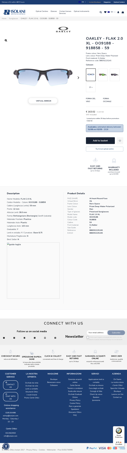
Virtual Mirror (72, 201)
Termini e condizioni (75, 388)
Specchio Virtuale (117, 388)
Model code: (72, 217)
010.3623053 (10, 433)
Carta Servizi (75, 385)
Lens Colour (72, 206)
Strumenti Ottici (32, 392)
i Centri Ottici (117, 385)
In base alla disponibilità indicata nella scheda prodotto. (32, 364)
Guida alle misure (75, 391)
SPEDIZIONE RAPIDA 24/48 (31, 358)
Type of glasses (73, 211)
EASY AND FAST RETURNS (95, 167)
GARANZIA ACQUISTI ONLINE (95, 357)
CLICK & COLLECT (53, 356)
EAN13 (70, 233)
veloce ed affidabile (10, 359)
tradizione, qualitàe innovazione (116, 360)
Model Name (72, 214)
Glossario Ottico (75, 412)
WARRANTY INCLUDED (114, 168)
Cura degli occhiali (96, 388)
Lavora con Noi (117, 394)
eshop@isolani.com (10, 416)
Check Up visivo (96, 394)
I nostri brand (32, 395)
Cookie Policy (75, 403)
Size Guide (71, 227)
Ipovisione (96, 400)
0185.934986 (10, 413)
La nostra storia (117, 382)
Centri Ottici (11, 428)
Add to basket (100, 140)
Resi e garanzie (75, 406)
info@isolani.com (10, 436)
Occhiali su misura (96, 385)
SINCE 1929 (116, 356)
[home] (14, 12)
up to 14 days (95, 171)
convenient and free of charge (53, 359)
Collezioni (54, 385)
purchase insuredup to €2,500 (114, 173)
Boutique (53, 379)
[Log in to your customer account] (118, 12)
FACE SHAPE (72, 198)
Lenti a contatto (31, 389)
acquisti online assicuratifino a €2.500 (95, 362)
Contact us (117, 397)
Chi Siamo (117, 379)
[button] (82, 2)
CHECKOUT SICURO (10, 356)
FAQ (75, 415)
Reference (71, 230)
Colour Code (72, 219)
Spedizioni (75, 409)
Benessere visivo (54, 382)
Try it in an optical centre (104, 149)
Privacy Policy (75, 400)
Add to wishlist (120, 140)
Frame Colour (72, 204)
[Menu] (123, 427)
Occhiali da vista (31, 383)
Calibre (70, 222)
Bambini (96, 397)
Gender (70, 209)
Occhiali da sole (31, 386)
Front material (73, 225)
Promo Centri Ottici (31, 398)
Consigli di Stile (96, 391)
